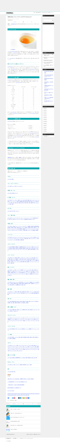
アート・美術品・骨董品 (15, 291)
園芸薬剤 (10, 248)
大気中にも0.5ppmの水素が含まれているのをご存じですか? (17, 417)
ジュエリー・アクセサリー (20, 238)
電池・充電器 (17, 309)
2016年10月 (45, 121)
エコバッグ (23, 227)
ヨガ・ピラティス (19, 350)
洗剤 (20, 227)
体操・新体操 (34, 345)
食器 (36, 357)
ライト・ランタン (25, 319)
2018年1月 (45, 110)
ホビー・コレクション (17, 293)
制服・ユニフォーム (29, 230)
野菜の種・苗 (34, 248)
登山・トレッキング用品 (32, 319)
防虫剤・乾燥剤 (33, 227)
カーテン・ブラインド (18, 271)
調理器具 (29, 357)
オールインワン (14, 237)
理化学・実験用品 (31, 283)
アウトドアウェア (20, 320)
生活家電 (31, 309)
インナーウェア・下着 (12, 238)
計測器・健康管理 (13, 283)
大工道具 (20, 301)
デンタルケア (27, 282)
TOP (8, 438)
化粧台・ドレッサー (35, 271)
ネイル (12, 219)
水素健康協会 (9, 13)
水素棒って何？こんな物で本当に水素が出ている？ (16, 413)
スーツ (36, 238)
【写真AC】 (13, 49)
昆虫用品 (36, 337)
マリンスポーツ (32, 346)
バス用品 (13, 226)
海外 (14, 371)
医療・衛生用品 (19, 283)
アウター (31, 238)
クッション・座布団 (25, 271)
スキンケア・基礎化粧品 (24, 219)
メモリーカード (35, 309)
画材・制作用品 (22, 291)
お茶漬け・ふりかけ (20, 257)
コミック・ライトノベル (13, 201)
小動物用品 (13, 338)
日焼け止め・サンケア (31, 219)
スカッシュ (35, 349)
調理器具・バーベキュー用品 (12, 319)
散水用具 (33, 249)
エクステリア (33, 301)
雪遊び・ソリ (25, 320)
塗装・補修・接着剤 (14, 302)
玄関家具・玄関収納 (11, 272)
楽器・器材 (23, 293)
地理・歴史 (30, 201)
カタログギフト (25, 226)
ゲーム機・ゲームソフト (15, 364)
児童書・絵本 (29, 200)
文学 (24, 202)
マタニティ (21, 186)
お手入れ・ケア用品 (22, 230)
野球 (17, 345)
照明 (14, 272)
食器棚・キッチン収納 (11, 271)
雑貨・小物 (28, 238)
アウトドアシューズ (14, 320)
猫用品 (31, 337)
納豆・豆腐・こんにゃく (31, 260)
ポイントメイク (17, 219)
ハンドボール (21, 346)
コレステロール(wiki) (11, 390)
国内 (12, 371)
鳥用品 (28, 337)
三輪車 (31, 364)
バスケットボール (21, 345)
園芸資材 (14, 248)
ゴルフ (17, 346)
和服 (25, 238)
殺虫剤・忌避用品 (27, 227)
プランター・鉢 (16, 249)
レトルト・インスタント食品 (17, 261)
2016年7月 (45, 127)
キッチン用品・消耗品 (24, 357)
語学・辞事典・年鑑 (20, 202)
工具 (21, 302)
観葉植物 (23, 248)
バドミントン (14, 345)
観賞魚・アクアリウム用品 (16, 337)
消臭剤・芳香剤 (16, 227)
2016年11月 (45, 119)
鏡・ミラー (26, 272)
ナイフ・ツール (19, 319)
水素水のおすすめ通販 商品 (14, 429)
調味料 (24, 261)
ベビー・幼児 (14, 186)
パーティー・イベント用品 (29, 293)
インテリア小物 (18, 272)
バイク (17, 193)
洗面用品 (37, 230)
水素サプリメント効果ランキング (48, 92)
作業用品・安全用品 (25, 302)
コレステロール (12, 51)
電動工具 (23, 301)
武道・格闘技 (37, 346)
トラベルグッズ (16, 230)
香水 (14, 219)
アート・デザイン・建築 (15, 200)
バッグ (18, 237)
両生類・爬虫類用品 (24, 337)
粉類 (12, 261)
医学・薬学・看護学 (30, 202)
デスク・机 (30, 271)
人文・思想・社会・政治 (12, 202)
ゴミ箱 (12, 230)
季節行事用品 (36, 293)
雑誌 (25, 202)
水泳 (38, 349)
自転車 (13, 193)
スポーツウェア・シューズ (29, 349)
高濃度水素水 (10, 157)
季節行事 (24, 364)
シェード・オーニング (22, 249)
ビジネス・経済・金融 (23, 200)
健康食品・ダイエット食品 (34, 282)
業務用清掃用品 (36, 226)
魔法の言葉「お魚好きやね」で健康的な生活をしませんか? (33, 434)
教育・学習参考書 (20, 201)
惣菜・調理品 (27, 261)
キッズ (18, 186)
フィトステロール (33, 113)
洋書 (27, 201)
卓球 (8, 350)
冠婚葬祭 (29, 226)
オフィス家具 (30, 272)
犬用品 (33, 337)
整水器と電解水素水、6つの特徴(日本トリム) (14, 387)
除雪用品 (18, 302)
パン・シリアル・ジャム (27, 257)
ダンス (25, 345)
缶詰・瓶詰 (33, 257)
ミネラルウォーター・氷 (23, 260)
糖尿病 (20, 157)
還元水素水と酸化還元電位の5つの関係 (15, 421)
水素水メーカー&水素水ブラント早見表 (15, 409)
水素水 (15, 400)
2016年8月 (45, 125)
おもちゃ (27, 364)
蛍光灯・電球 (27, 309)
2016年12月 (45, 117)
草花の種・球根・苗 (29, 248)
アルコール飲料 (14, 257)
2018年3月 (45, 108)
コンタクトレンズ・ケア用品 (16, 282)
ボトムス (21, 237)
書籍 (12, 179)
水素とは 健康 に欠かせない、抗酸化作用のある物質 (17, 425)
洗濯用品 (33, 230)
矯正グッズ (23, 282)
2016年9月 (45, 123)
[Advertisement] (24, 5)
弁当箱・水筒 (33, 357)
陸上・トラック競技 (26, 346)
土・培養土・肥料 (29, 249)
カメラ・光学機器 (22, 309)
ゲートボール (13, 346)
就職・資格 (25, 201)
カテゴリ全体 (10, 179)
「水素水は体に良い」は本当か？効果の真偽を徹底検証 (16, 384)
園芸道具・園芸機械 (19, 248)
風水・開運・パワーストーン (29, 291)
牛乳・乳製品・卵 (16, 260)
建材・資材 (17, 301)
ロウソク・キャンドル (18, 226)
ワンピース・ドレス (26, 237)
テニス (11, 350)
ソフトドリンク (32, 261)
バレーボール (14, 350)
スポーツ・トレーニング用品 (20, 349)
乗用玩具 (21, 364)
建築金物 (13, 301)
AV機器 (13, 309)
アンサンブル (32, 237)
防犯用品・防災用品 (11, 227)
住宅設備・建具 (28, 301)
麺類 (36, 260)
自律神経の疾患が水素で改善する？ (11, 434)
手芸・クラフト (11, 293)
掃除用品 (32, 226)
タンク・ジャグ (30, 320)
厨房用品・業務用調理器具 (16, 357)
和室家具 (22, 272)
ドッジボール (29, 345)
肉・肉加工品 (11, 260)
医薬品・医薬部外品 (25, 283)
